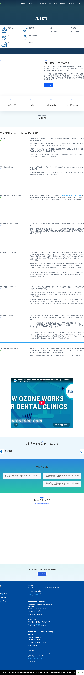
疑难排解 (62, 3)
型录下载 (48, 85)
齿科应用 (8, 516)
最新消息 (71, 3)
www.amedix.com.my (33, 644)
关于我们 (22, 3)
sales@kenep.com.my (36, 613)
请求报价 (42, 574)
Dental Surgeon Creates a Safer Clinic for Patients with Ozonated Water (22, 514)
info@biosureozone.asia (6, 594)
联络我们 (79, 3)
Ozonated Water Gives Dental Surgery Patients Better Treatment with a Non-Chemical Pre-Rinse (29, 547)
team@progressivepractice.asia (38, 659)
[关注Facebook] (1, 600)
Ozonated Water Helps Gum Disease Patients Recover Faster (19, 530)
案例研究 (4, 516)
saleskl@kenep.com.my (36, 624)
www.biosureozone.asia (33, 594)
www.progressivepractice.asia (35, 658)
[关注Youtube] (4, 600)
